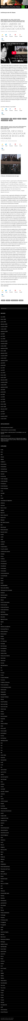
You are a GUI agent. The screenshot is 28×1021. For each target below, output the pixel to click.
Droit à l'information (5, 602)
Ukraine (2, 1002)
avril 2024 (3, 336)
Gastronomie (3, 689)
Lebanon (2, 823)
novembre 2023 (4, 343)
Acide (2, 449)
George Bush (3, 694)
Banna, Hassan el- (4, 515)
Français (2, 672)
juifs (2, 796)
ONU (2, 888)
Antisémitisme (4, 469)
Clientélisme (3, 566)
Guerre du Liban (4, 706)
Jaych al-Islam (5, 120)
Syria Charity (3, 968)
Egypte (2, 621)
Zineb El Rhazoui (4, 1012)
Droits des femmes (5, 609)
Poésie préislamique (5, 912)
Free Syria (3, 679)
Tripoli (2, 992)
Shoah (2, 958)
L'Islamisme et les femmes (6, 810)
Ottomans (3, 890)
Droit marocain (4, 604)
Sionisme (2, 961)
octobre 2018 (3, 384)
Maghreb (2, 847)
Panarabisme (3, 900)
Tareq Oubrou (4, 980)
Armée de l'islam (5, 118)
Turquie (2, 999)
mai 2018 (3, 396)
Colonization (3, 570)
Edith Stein (3, 612)
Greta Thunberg (4, 701)
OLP (2, 886)
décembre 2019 (4, 353)
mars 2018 (3, 401)
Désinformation (4, 20)
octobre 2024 (3, 329)
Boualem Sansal (4, 532)
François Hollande (4, 677)
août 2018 (3, 389)
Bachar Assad (3, 507)
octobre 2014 (3, 418)
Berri (2, 524)
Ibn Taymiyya (3, 738)
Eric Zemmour (4, 641)
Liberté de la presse (5, 832)
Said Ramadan (4, 946)
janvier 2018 (3, 406)
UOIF (2, 1007)
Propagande (19, 21)
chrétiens (3, 558)
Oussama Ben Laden (5, 893)
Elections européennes (5, 626)
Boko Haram (3, 527)
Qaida (2, 927)
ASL (9, 19)
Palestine (3, 898)
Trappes (2, 990)
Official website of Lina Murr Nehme (10, 7)
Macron (21, 300)
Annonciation (3, 464)
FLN (1, 670)
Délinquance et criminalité (6, 590)
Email (2, 36)
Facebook (11, 36)
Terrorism (3, 985)
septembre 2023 (4, 348)
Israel (2, 764)
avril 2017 (3, 413)
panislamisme (3, 903)
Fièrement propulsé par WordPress (7, 1019)
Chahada (2, 553)
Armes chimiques (4, 19)
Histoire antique (4, 723)
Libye (2, 837)
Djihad (10, 20)
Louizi (2, 842)
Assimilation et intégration (6, 500)
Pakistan (2, 895)
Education (3, 616)
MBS (2, 854)
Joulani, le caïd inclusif (5, 436)
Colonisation (3, 568)
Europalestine (4, 648)
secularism (3, 953)
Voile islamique (4, 1009)
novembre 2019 (4, 355)
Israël (2, 762)
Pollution (3, 917)
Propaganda (3, 922)
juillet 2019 (3, 365)
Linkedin (3, 40)
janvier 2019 (3, 377)
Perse (2, 907)
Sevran (2, 956)
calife (13, 126)
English (2, 636)
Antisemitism (3, 466)
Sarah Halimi (3, 949)
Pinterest (16, 36)
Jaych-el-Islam (15, 300)
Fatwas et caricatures (5, 655)
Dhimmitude (3, 597)
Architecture (3, 483)
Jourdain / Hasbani (5, 791)
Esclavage (3, 643)
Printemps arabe (4, 919)
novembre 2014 (4, 416)
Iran (1, 747)
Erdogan (2, 638)
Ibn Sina (2, 735)
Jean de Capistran (4, 776)
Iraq (1, 750)
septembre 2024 (4, 331)
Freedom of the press (5, 682)
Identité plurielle (4, 740)
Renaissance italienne (5, 939)
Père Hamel (3, 905)
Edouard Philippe (4, 614)
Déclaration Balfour (5, 587)
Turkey (2, 997)
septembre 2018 (4, 387)
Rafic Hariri (3, 936)
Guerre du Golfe (4, 704)
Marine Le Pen (4, 849)
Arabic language (4, 478)
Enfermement (3, 633)
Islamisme (3, 757)
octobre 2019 (3, 358)
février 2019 (3, 375)
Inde (2, 743)
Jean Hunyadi (3, 779)
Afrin (2, 452)
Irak (1, 745)
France (2, 675)
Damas (14, 118)
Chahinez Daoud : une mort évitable (8, 429)
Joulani (2, 786)
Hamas (2, 711)
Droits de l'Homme (5, 607)
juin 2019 (3, 367)
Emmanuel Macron (16, 20)
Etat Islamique (4, 646)
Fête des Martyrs (4, 665)
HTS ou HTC (3, 728)
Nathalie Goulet (4, 878)
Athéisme (3, 503)
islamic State (3, 755)
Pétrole (2, 910)
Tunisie (2, 995)
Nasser (2, 876)
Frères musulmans (4, 684)
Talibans (2, 978)
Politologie (3, 915)
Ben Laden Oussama (5, 522)
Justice (2, 798)
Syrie (23, 21)
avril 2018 (3, 399)
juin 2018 (3, 394)
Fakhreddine (3, 650)
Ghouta (24, 118)
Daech (18, 19)
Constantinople (4, 575)
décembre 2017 (4, 409)
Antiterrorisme (4, 471)
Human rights (3, 730)
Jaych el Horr (3, 772)
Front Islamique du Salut (6, 687)
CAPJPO (2, 544)
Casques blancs (4, 546)
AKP (2, 454)
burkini (2, 534)
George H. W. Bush (4, 696)
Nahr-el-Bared (4, 873)
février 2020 (3, 350)
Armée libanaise (4, 486)
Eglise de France (4, 619)
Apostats (2, 473)
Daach (2, 578)
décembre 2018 (4, 379)
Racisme (2, 934)
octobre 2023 (3, 346)
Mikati (2, 861)
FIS (1, 667)
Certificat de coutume (5, 551)
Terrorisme (3, 987)
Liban (2, 825)
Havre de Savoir (4, 716)
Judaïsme (3, 793)
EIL (1, 624)
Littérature (3, 839)
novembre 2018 (4, 382)
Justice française (4, 801)
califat (15, 19)
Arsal (2, 490)
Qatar (2, 929)
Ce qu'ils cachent (4, 549)
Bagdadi (2, 510)
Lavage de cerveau (4, 818)
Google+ (20, 36)
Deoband (3, 592)
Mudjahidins (3, 864)
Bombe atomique (4, 529)
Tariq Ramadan (4, 982)
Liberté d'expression (5, 827)
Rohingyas (3, 941)
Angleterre (3, 461)
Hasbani (2, 713)
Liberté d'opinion (4, 830)
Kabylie (2, 803)
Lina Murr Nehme (13, 31)
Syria (2, 966)
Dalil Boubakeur (4, 585)
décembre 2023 (4, 341)
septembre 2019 (4, 360)
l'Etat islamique (4, 808)
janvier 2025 (3, 321)
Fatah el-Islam (4, 653)
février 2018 (3, 404)
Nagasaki (2, 871)
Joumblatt (3, 789)
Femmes (2, 663)
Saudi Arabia (3, 951)
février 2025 (3, 319)
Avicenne (3, 505)
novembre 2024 (4, 326)
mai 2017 (3, 411)
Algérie (2, 459)
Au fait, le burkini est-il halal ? (7, 427)
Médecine (3, 856)
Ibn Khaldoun (3, 733)
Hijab (2, 721)
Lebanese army (4, 820)
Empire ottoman (4, 631)
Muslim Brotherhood (5, 866)
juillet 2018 (3, 392)
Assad (12, 19)
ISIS (1, 752)
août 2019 (3, 362)
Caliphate (3, 541)
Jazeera (5, 21)
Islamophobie (3, 759)
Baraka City (3, 517)
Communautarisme (5, 573)
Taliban (2, 975)
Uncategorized (4, 1004)
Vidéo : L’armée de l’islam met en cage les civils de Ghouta (13, 26)
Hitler (2, 726)
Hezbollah (3, 718)
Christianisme (4, 563)
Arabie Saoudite (4, 481)
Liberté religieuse (4, 835)
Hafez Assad (3, 709)
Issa (1, 767)
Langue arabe (3, 815)
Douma (19, 118)
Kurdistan (3, 806)
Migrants (2, 859)
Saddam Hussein (4, 944)
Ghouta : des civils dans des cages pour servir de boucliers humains (13, 135)
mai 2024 (3, 333)
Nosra (11, 120)
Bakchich (3, 512)
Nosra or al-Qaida (11, 21)
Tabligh (2, 973)
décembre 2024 (4, 324)
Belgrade (2, 519)
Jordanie (2, 784)
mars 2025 (3, 316)
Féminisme (3, 660)
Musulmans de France (5, 869)
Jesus (2, 781)
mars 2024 (3, 338)
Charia (2, 556)
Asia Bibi (2, 493)
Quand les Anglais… (5, 932)
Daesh (2, 583)
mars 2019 (3, 372)
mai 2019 (3, 370)
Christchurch (3, 561)
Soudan (2, 963)
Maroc (2, 852)
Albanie (2, 456)
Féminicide (3, 658)
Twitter (6, 36)
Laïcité (2, 813)
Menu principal (26, 6)
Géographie (3, 692)
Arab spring (3, 476)
